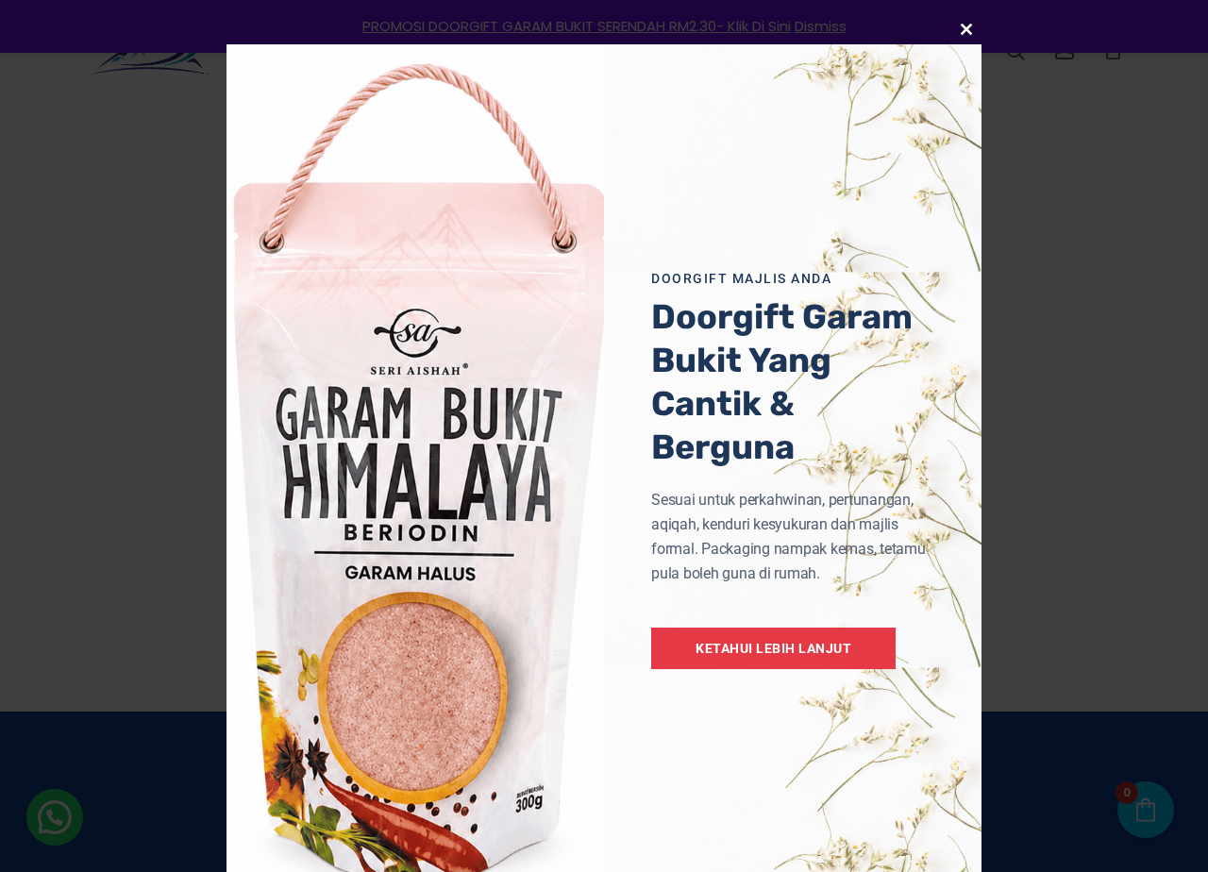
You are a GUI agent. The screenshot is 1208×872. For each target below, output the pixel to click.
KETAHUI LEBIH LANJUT (773, 648)
